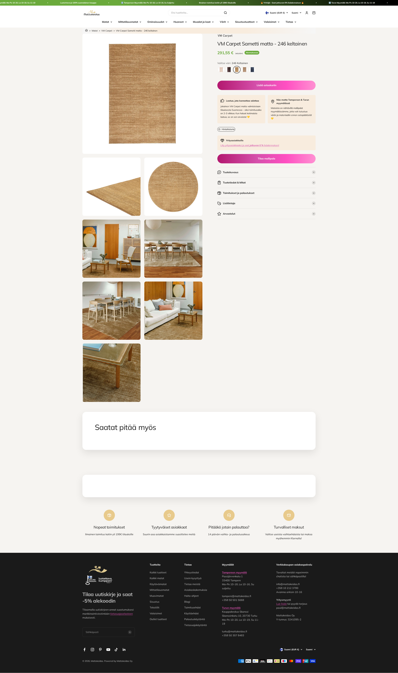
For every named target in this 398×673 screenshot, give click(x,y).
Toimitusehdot (192, 607)
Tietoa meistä (192, 584)
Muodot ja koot (202, 21)
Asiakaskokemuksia (195, 589)
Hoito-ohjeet (191, 595)
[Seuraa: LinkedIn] (124, 649)
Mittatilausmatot (128, 21)
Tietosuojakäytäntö (195, 625)
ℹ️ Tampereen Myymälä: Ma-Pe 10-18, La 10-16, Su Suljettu (147, 3)
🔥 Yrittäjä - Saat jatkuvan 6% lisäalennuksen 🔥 (282, 3)
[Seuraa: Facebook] (84, 649)
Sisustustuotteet (245, 21)
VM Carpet (106, 30)
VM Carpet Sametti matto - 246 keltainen (136, 30)
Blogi (187, 601)
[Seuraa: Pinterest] (100, 649)
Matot (105, 21)
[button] (226, 129)
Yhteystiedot (191, 572)
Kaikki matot (157, 578)
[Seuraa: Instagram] (92, 649)
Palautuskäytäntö (194, 619)
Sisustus (154, 601)
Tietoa (289, 21)
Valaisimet (270, 21)
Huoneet (179, 21)
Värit (223, 21)
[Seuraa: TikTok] (116, 649)
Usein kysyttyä (192, 578)
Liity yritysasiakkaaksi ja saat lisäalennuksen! (249, 145)
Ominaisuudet (155, 21)
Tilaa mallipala (266, 158)
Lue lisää (281, 603)
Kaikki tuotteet (158, 572)
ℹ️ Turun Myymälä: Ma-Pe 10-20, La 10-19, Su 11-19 (352, 3)
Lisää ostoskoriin (266, 85)
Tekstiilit (154, 607)
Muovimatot (157, 595)
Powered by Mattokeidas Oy (118, 661)
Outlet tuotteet (158, 619)
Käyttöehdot (191, 613)
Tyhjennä (215, 12)
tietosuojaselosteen (121, 613)
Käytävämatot (158, 584)
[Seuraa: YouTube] (108, 649)
